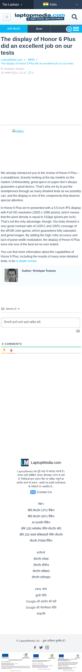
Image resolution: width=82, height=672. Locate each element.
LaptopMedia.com (12, 59)
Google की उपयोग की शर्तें (41, 601)
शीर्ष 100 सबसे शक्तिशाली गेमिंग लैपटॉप (41, 534)
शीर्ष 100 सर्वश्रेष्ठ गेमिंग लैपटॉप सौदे (41, 528)
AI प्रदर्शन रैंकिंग (41, 522)
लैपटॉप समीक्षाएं (41, 571)
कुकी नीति (41, 595)
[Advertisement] (41, 100)
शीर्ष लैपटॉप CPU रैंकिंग (41, 510)
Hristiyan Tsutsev (14, 68)
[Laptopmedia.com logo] (40, 17)
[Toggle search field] (74, 17)
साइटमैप (41, 613)
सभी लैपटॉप (13, 28)
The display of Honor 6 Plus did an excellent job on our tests (37, 63)
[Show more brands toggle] (76, 29)
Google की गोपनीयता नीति (41, 607)
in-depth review (26, 261)
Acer (39, 28)
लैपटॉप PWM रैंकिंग (41, 540)
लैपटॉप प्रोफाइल (41, 577)
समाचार (31, 59)
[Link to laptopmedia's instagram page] (47, 647)
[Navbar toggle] (7, 17)
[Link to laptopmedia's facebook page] (35, 647)
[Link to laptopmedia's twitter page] (41, 647)
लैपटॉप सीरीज (41, 565)
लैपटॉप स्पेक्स (41, 559)
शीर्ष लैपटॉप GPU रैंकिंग (41, 516)
